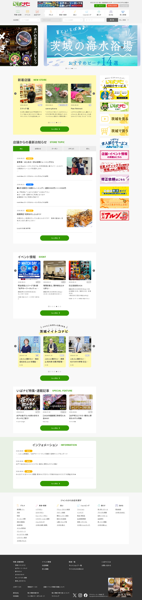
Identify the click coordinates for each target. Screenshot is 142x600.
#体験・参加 (47, 298)
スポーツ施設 (61, 512)
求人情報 (123, 15)
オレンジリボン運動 (21, 578)
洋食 (18, 512)
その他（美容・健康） (42, 525)
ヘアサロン (39, 509)
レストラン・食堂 (22, 537)
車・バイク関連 (102, 522)
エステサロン (40, 512)
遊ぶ (75, 15)
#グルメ (52, 298)
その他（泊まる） (120, 512)
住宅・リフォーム (102, 516)
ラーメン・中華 (21, 519)
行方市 (30, 355)
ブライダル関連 (102, 512)
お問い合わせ (106, 565)
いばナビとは (106, 562)
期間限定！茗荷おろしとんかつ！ (29, 214)
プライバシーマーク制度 (95, 594)
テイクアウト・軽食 (22, 534)
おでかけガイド (19, 575)
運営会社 (16, 593)
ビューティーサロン (41, 516)
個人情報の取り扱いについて (60, 593)
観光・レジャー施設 (62, 516)
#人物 (39, 365)
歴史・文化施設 (61, 519)
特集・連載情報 (18, 562)
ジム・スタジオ (40, 522)
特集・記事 (18, 15)
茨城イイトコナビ (20, 565)
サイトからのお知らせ (76, 569)
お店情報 (45, 565)
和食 (18, 516)
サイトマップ (55, 596)
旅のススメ (18, 571)
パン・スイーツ (21, 531)
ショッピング (87, 15)
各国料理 (20, 525)
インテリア (80, 512)
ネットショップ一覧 (75, 565)
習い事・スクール (103, 509)
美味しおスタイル (20, 581)
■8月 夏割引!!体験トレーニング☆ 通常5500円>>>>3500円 (41, 188)
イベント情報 (46, 562)
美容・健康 (63, 15)
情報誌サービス (32, 587)
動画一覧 (72, 562)
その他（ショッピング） (83, 525)
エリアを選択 (25, 20)
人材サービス (17, 587)
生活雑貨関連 (81, 519)
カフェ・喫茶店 (21, 528)
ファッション (80, 509)
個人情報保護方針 (33, 593)
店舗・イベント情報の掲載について (54, 587)
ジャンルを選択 (68, 20)
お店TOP (37, 15)
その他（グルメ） (21, 541)
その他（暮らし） (102, 525)
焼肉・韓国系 (21, 522)
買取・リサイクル (82, 522)
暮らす (99, 15)
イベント (27, 15)
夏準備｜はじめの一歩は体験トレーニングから (35, 162)
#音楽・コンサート (38, 298)
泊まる (111, 15)
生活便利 (100, 519)
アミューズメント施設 (63, 509)
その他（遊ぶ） (61, 525)
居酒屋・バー (21, 509)
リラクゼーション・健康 (42, 519)
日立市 (55, 355)
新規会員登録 (112, 6)
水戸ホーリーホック (21, 568)
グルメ (51, 15)
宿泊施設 (118, 509)
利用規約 (16, 596)
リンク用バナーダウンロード (36, 596)
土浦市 (81, 355)
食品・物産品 (81, 516)
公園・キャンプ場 (62, 522)
